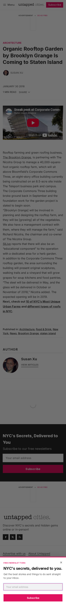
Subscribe (33, 597)
